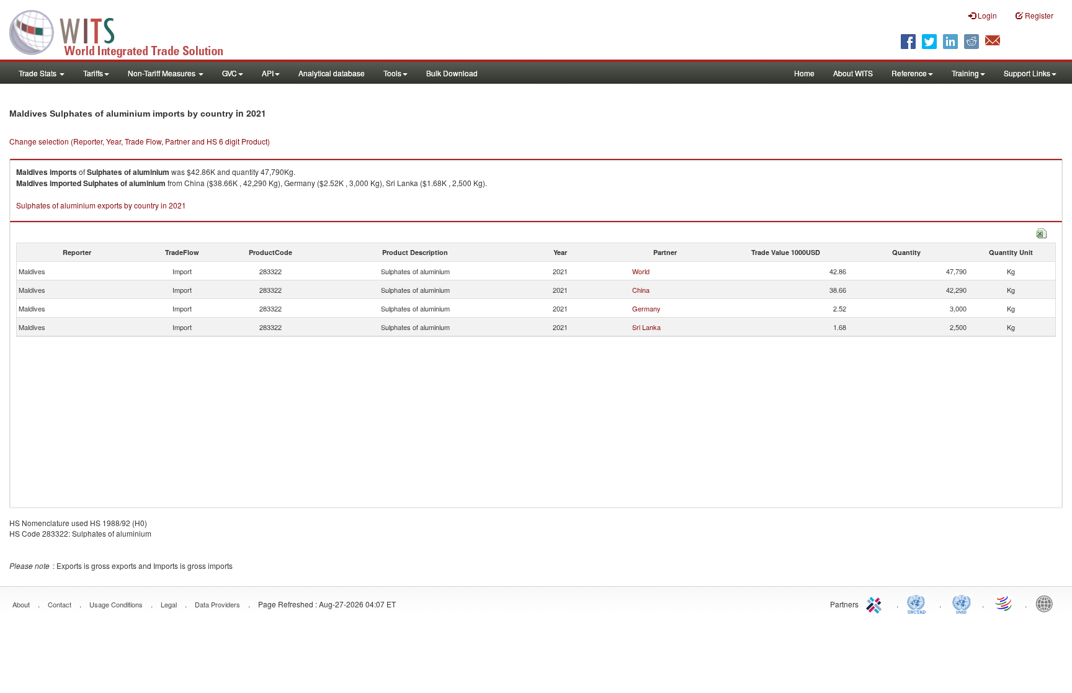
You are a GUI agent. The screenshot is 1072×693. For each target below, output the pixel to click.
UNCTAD (918, 603)
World (641, 271)
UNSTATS (961, 603)
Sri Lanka (646, 327)
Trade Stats (38, 73)
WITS (124, 31)
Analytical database (331, 73)
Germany (646, 308)
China (641, 290)
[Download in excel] (1042, 231)
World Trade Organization (1004, 603)
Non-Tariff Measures (162, 73)
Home (804, 73)
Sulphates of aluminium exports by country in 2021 (101, 205)
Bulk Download (452, 73)
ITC (876, 603)
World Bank (1047, 603)
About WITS (853, 73)
